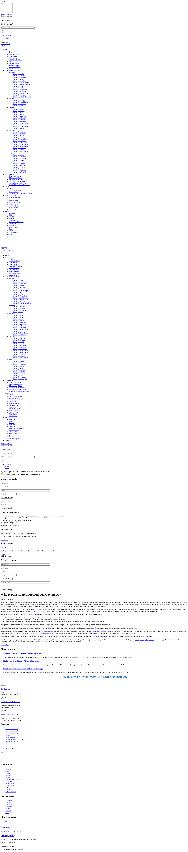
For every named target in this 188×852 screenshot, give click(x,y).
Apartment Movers (14, 54)
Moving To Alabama (19, 132)
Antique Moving (14, 65)
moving (11, 53)
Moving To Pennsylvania (20, 90)
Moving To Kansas (18, 114)
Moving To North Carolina (21, 144)
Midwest (11, 107)
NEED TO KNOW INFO (9, 714)
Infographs (12, 220)
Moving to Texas (18, 105)
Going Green (13, 227)
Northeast (12, 72)
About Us (12, 213)
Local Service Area (11, 195)
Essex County (13, 209)
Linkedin (7, 37)
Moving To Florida (18, 135)
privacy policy (8, 835)
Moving (7, 51)
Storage (7, 186)
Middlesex (8, 804)
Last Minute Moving (15, 67)
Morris (7, 809)
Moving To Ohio (18, 125)
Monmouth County (14, 202)
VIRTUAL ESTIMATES (9, 748)
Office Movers (9, 174)
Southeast (12, 130)
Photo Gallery (13, 225)
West (10, 153)
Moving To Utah (18, 169)
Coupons (5, 827)
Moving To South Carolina (21, 146)
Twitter (7, 39)
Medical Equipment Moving (17, 183)
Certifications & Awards (16, 222)
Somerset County (14, 206)
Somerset (8, 811)
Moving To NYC (18, 88)
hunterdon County (14, 197)
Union (7, 813)
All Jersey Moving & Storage (42, 611)
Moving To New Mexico (20, 102)
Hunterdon (8, 800)
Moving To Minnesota (19, 118)
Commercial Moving (15, 176)
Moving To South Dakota (20, 127)
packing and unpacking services (144, 640)
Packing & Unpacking (15, 60)
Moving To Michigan (19, 116)
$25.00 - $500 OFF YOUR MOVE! (12, 831)
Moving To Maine (18, 79)
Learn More (4, 540)
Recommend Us (14, 223)
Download (4, 554)
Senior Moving (13, 56)
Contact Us (8, 234)
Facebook (8, 35)
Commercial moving (11, 733)
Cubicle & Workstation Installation (19, 185)
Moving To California (19, 156)
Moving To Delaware (19, 77)
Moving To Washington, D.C (22, 97)
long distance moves (47, 631)
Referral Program (14, 232)
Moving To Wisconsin (19, 128)
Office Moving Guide (15, 178)
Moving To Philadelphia (20, 91)
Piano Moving (13, 58)
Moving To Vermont (19, 95)
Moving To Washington (20, 172)
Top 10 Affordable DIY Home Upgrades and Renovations (22, 653)
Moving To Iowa (18, 112)
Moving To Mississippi (20, 142)
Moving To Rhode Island (20, 93)
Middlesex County (14, 199)
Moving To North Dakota (20, 123)
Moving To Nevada (19, 165)
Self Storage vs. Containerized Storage (20, 193)
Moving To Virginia (19, 149)
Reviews (11, 216)
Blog (10, 215)
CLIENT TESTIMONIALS (10, 702)
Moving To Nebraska (19, 121)
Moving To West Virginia (20, 151)
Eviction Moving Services (17, 181)
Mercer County (13, 201)
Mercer (7, 802)
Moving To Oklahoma (19, 104)
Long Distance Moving (12, 70)
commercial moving (107, 631)
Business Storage (14, 192)
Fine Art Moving (14, 63)
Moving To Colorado (19, 158)
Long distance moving (12, 731)
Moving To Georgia (19, 137)
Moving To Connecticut (20, 75)
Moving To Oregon (19, 167)
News (10, 229)
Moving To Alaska (18, 155)
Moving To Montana (19, 164)
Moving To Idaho (18, 162)
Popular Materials (14, 61)
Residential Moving (11, 729)
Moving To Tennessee (19, 148)
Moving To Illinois (18, 109)
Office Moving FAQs (15, 179)
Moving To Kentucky (19, 139)
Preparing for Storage (15, 190)
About (7, 211)
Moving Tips (13, 68)
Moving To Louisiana (19, 141)
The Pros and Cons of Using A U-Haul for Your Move (21, 661)
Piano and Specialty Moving (14, 739)
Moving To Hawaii (18, 160)
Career (11, 230)
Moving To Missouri (19, 119)
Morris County (13, 204)
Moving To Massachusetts (21, 82)
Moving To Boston (18, 74)
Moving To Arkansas (19, 134)
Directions (12, 218)
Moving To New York (19, 86)
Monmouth (8, 806)
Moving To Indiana (18, 111)
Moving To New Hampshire (21, 84)
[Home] (3, 1)
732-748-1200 (5, 44)
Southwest (12, 98)
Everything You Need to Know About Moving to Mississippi (23, 669)
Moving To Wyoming (19, 171)
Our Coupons (5, 689)
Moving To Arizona (19, 100)
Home (7, 49)
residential (95, 631)
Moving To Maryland (19, 81)
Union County (13, 208)
